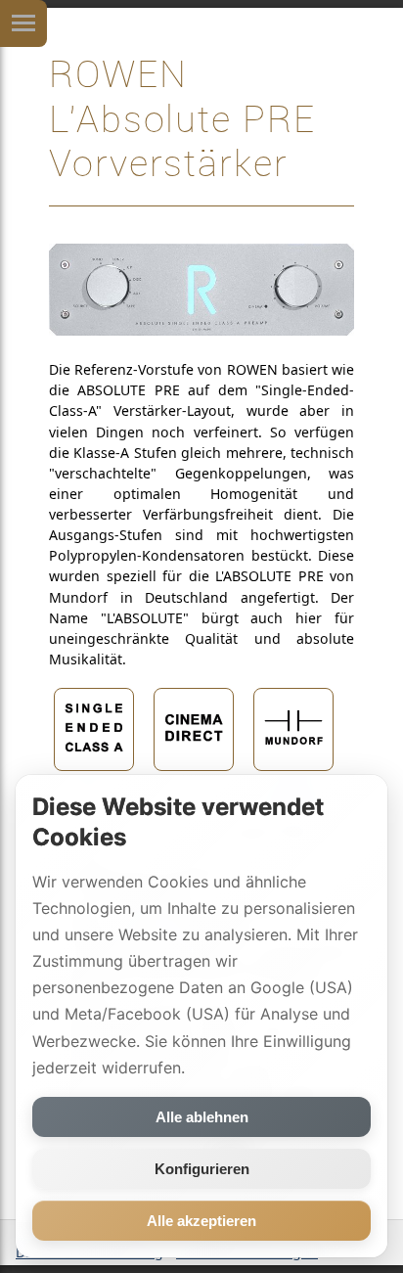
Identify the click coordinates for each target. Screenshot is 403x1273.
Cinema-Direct (193, 781)
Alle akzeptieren (201, 1220)
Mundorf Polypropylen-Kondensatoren (294, 794)
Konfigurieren (202, 1168)
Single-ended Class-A (94, 787)
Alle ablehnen (202, 1117)
